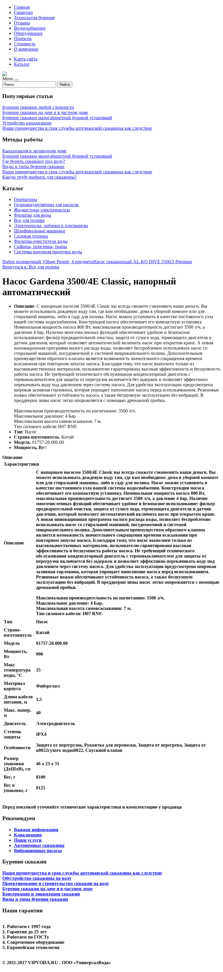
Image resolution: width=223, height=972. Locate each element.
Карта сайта (25, 58)
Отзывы (22, 22)
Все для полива (29, 220)
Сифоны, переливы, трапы (40, 246)
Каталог (22, 64)
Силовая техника (31, 236)
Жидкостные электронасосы (42, 209)
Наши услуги (28, 840)
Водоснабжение (30, 28)
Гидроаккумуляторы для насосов (46, 204)
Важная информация (36, 829)
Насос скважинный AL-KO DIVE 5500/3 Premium (142, 261)
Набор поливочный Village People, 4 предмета (47, 261)
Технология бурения (34, 17)
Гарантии (23, 12)
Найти (65, 84)
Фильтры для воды (32, 215)
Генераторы (25, 199)
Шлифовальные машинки (39, 230)
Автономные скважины (39, 845)
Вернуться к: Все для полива (30, 266)
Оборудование (28, 33)
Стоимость (24, 43)
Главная (22, 7)
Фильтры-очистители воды (41, 241)
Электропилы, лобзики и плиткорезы (51, 225)
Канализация (28, 834)
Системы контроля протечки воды (48, 251)
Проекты (23, 38)
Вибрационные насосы (38, 850)
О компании (26, 49)
